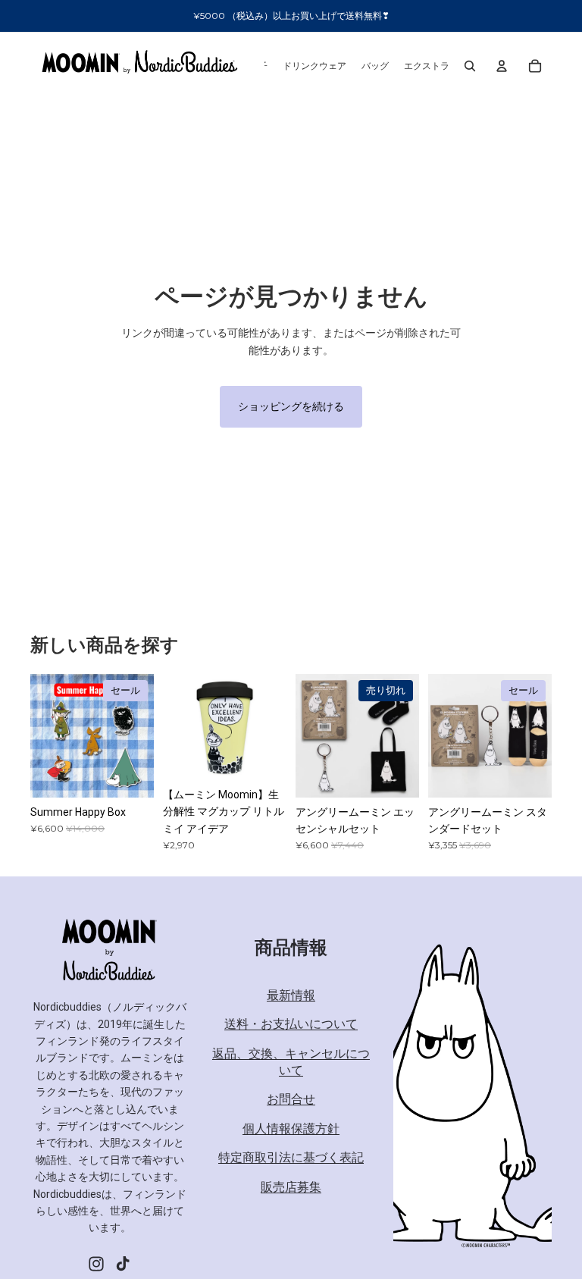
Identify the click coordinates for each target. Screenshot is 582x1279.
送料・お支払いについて (291, 1024)
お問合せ (291, 1099)
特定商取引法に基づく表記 (291, 1158)
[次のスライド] (269, 727)
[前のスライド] (179, 727)
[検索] (470, 66)
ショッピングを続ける (291, 406)
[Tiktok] (123, 1264)
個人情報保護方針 (291, 1128)
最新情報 (291, 995)
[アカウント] (501, 66)
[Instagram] (96, 1264)
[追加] (130, 774)
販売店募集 (291, 1187)
